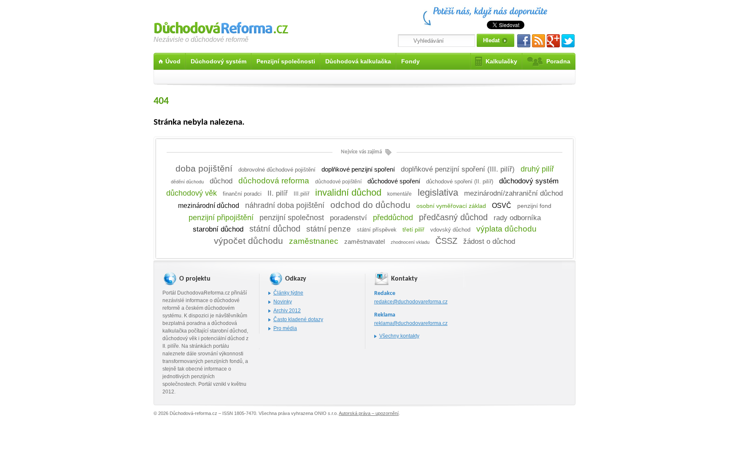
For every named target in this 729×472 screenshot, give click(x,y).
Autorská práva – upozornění (369, 413)
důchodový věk (191, 193)
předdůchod (393, 217)
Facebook (523, 40)
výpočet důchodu (248, 241)
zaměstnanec (313, 241)
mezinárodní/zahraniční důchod (513, 193)
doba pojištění (204, 168)
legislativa (438, 192)
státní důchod (274, 228)
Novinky (282, 302)
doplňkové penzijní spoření (358, 169)
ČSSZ (446, 241)
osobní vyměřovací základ (451, 205)
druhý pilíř (537, 169)
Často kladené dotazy (298, 319)
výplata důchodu (506, 228)
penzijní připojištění (221, 217)
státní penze (328, 228)
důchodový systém (529, 181)
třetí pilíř (413, 229)
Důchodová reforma (221, 26)
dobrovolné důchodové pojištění (277, 169)
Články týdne (288, 293)
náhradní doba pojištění (284, 205)
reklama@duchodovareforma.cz (411, 323)
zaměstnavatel (364, 241)
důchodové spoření (393, 181)
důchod (221, 181)
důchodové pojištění (338, 181)
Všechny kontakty (399, 336)
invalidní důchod (348, 192)
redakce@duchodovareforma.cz (411, 302)
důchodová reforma (273, 180)
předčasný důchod (453, 217)
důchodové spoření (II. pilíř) (459, 181)
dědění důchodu (187, 181)
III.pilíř (301, 194)
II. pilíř (277, 193)
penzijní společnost (291, 217)
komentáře (399, 194)
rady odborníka (517, 217)
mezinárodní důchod (208, 205)
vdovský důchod (450, 229)
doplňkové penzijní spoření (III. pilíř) (458, 169)
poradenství (348, 217)
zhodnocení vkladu (410, 242)
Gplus (553, 40)
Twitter (568, 40)
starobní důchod (218, 229)
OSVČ (501, 205)
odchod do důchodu (370, 205)
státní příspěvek (377, 230)
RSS (538, 40)
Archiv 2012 (287, 311)
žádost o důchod (489, 241)
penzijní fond (534, 206)
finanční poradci (242, 194)
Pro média (285, 328)
